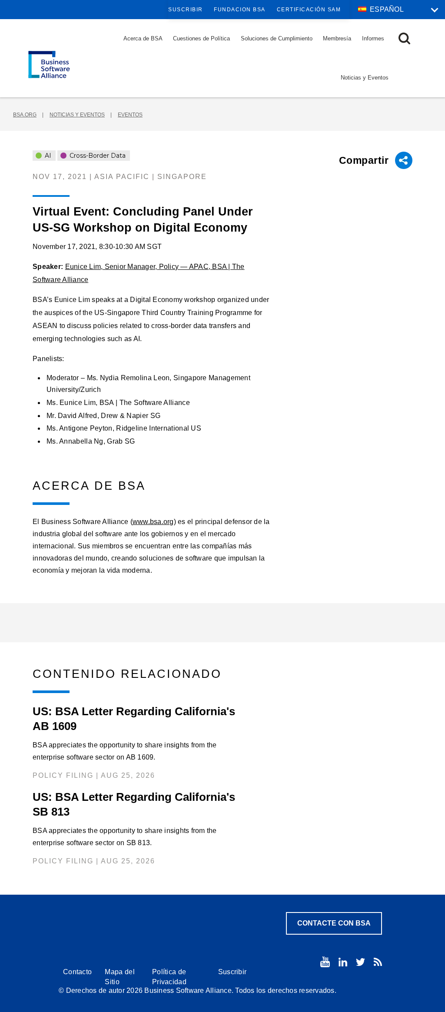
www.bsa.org (153, 521)
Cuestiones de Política (201, 38)
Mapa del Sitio (119, 976)
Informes (373, 38)
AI (47, 155)
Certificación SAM (309, 10)
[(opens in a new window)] (325, 962)
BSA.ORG (25, 115)
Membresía (337, 38)
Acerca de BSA (143, 38)
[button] (404, 38)
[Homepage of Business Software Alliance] (49, 64)
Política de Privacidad (169, 976)
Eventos (130, 115)
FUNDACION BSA (240, 10)
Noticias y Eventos (365, 77)
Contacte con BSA (334, 923)
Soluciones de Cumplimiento (276, 38)
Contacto (77, 972)
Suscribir (185, 10)
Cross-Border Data (97, 155)
